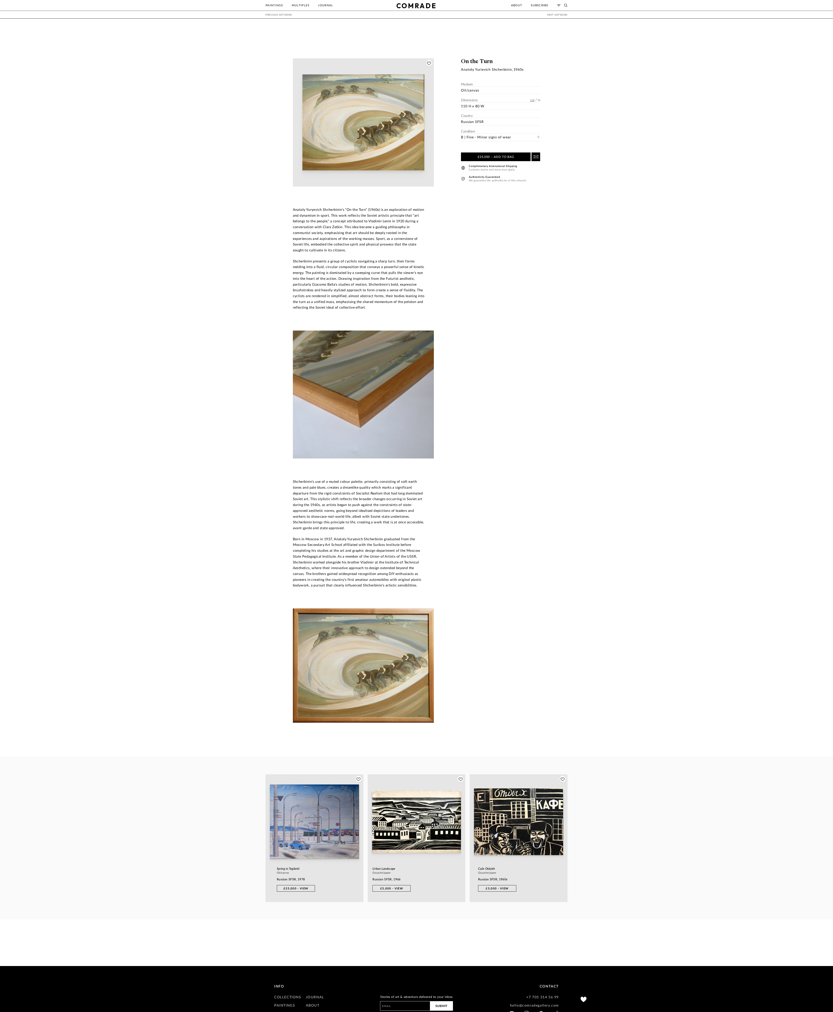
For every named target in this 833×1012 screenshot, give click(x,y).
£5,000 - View (391, 888)
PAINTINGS (284, 1005)
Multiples (301, 5)
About (516, 5)
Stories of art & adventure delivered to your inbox (416, 997)
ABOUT (313, 1005)
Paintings (274, 5)
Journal (325, 5)
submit (441, 1006)
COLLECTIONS (287, 997)
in (539, 100)
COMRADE (416, 6)
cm (532, 100)
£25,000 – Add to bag (496, 157)
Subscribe (539, 5)
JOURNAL (315, 997)
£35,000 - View (296, 888)
